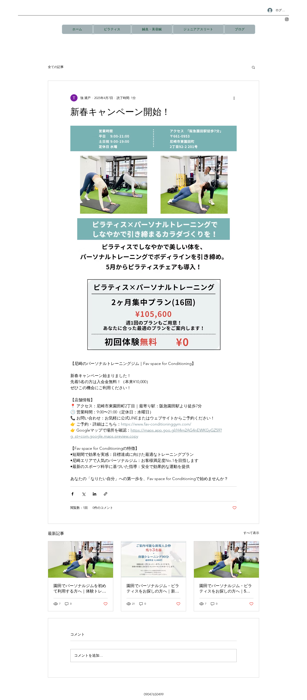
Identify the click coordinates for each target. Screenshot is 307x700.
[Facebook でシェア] (72, 494)
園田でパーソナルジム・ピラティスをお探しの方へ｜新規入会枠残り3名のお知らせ (153, 588)
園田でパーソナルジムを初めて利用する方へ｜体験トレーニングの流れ (79, 588)
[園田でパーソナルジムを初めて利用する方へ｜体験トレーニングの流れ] (80, 559)
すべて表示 (251, 533)
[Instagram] (287, 19)
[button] (253, 67)
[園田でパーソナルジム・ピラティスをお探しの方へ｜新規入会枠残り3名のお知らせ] (153, 559)
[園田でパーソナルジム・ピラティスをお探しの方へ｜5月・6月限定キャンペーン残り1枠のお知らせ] (226, 559)
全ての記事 (56, 67)
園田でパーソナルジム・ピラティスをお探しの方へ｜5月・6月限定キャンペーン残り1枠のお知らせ (225, 588)
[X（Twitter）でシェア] (83, 494)
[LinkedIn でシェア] (94, 494)
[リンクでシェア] (105, 494)
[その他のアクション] (234, 98)
